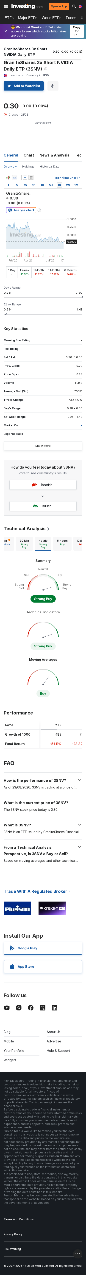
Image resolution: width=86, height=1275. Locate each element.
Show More (43, 445)
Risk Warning (12, 1249)
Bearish (46, 485)
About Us (54, 1032)
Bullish (46, 506)
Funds (71, 18)
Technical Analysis (25, 528)
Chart (29, 155)
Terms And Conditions (19, 1219)
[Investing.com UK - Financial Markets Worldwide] (26, 6)
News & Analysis (54, 155)
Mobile (9, 1041)
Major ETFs (27, 18)
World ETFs (51, 18)
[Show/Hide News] (30, 177)
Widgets (10, 1060)
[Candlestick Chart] (8, 177)
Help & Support (58, 1051)
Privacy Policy (13, 1234)
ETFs (9, 18)
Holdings (28, 166)
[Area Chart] (14, 177)
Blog (7, 1032)
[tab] (24, 544)
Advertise (54, 1041)
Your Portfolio (14, 1051)
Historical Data (49, 166)
